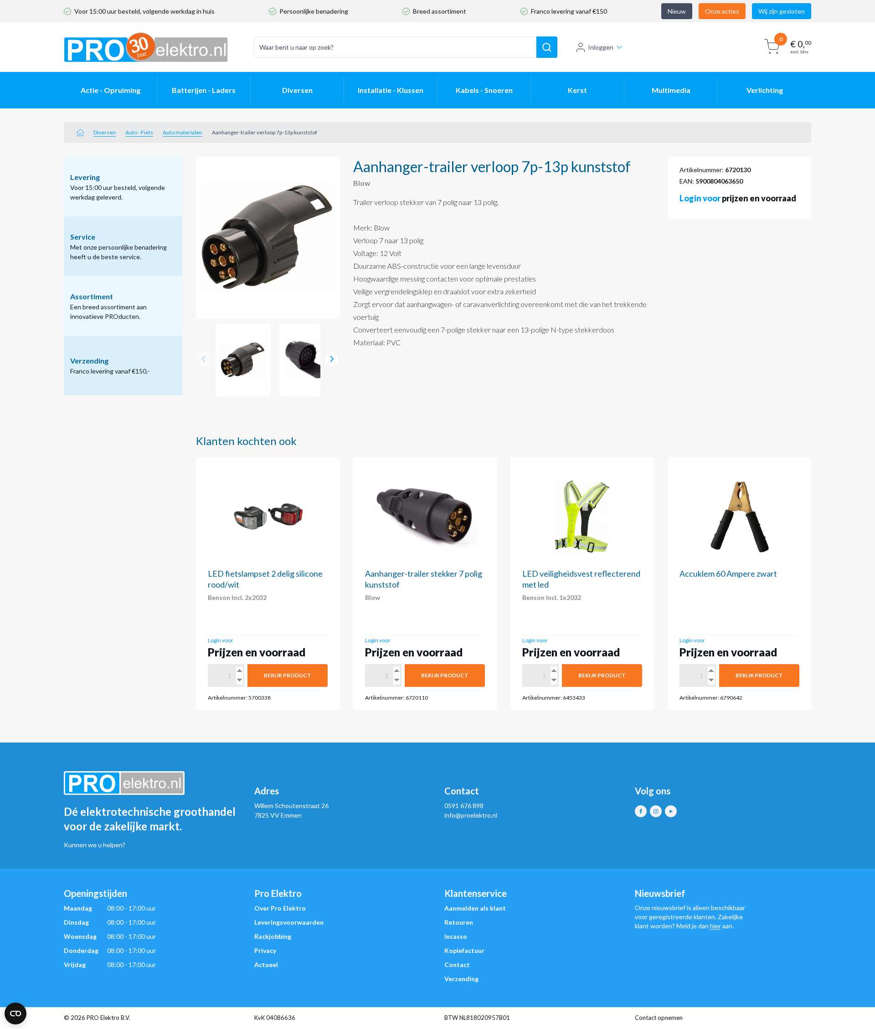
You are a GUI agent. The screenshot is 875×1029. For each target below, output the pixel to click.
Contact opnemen (659, 1017)
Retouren (458, 922)
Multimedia (671, 90)
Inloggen (600, 47)
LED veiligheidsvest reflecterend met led (581, 578)
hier (715, 926)
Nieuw (677, 11)
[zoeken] (546, 47)
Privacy (265, 950)
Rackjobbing (272, 936)
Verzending (461, 979)
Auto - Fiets (139, 132)
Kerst (577, 90)
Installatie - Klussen (390, 90)
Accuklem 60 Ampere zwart (728, 573)
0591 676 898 (464, 805)
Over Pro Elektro (280, 908)
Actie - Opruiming (110, 90)
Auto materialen (182, 132)
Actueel (266, 964)
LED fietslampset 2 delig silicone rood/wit (265, 578)
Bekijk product (287, 675)
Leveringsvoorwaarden (289, 922)
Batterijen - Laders (204, 90)
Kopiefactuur (464, 950)
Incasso (455, 936)
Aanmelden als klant (475, 908)
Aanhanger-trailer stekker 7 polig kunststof (423, 578)
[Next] (331, 359)
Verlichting (764, 90)
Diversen (297, 90)
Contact (457, 964)
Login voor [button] (700, 198)
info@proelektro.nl (470, 815)
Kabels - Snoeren (484, 90)
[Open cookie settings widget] (15, 1013)
